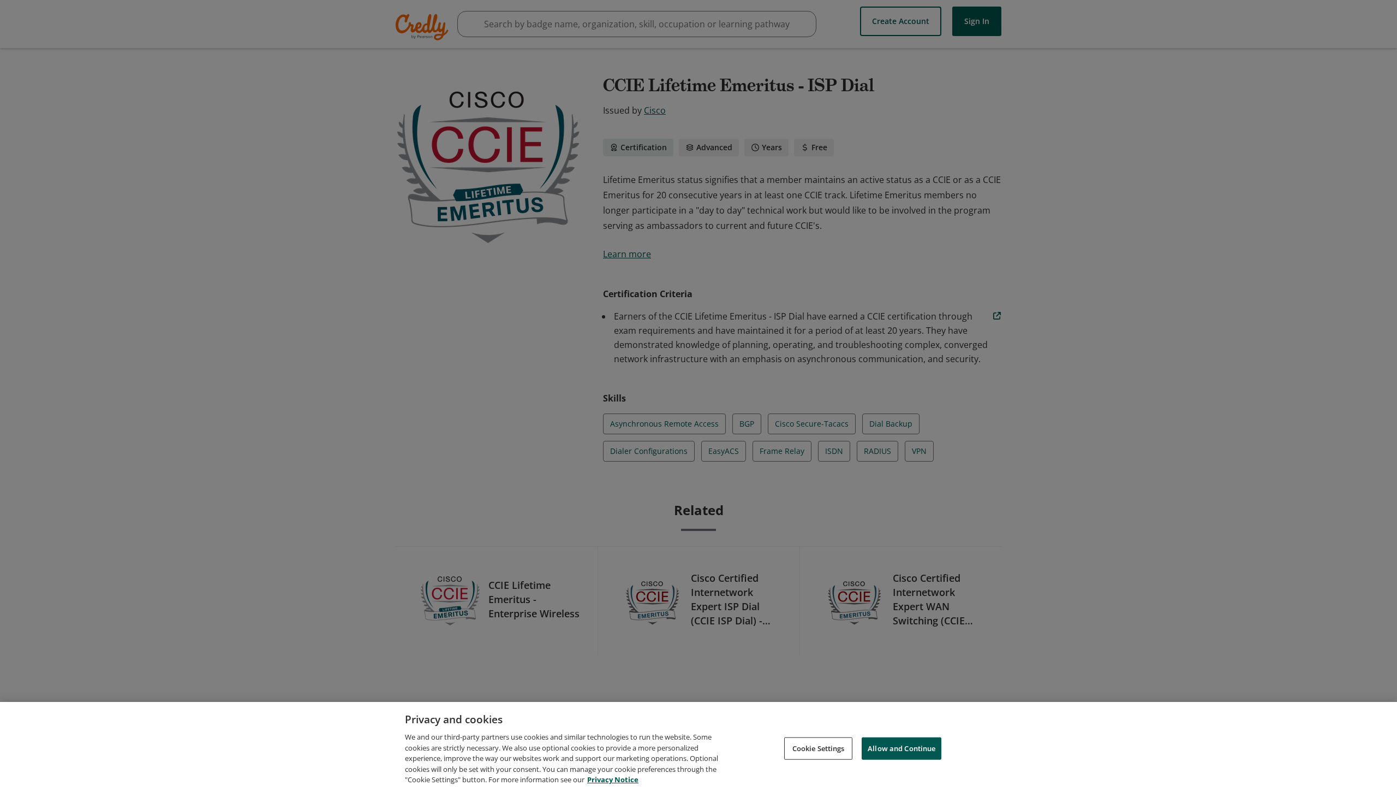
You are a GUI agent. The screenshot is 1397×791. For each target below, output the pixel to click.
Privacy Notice (612, 779)
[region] (698, 746)
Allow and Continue (901, 748)
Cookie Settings (818, 748)
